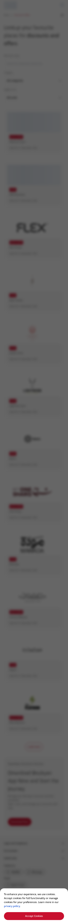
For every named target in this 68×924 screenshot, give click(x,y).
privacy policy (12, 906)
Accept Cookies (34, 916)
